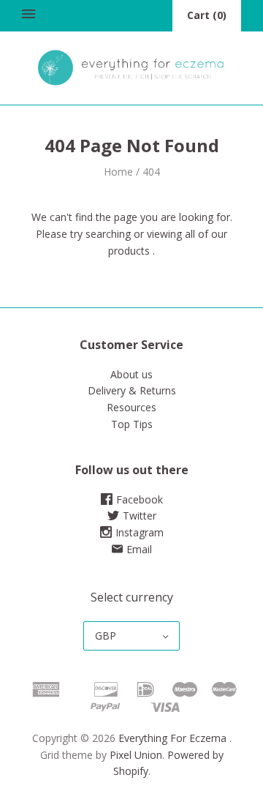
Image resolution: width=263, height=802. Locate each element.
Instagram (139, 532)
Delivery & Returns (132, 390)
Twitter (139, 515)
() (206, 15)
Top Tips (132, 424)
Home (118, 172)
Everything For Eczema (172, 738)
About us (131, 374)
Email (139, 549)
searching (108, 234)
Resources (131, 407)
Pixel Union (136, 755)
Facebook (139, 499)
